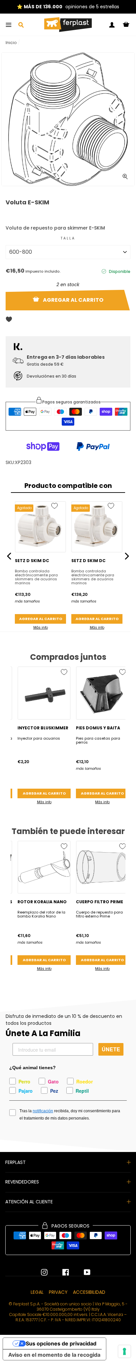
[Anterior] (9, 556)
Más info (40, 627)
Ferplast (15, 1162)
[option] (68, 119)
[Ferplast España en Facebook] (60, 1272)
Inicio (11, 42)
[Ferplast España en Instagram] (44, 1272)
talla (68, 238)
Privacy (58, 1292)
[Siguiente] (126, 556)
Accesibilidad (89, 1292)
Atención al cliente (29, 1201)
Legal (37, 1292)
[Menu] (8, 25)
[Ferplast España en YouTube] (82, 1272)
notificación (43, 1111)
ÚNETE (111, 1049)
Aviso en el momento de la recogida (54, 1354)
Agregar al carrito (40, 618)
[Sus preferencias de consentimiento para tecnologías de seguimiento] (124, 1351)
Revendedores (22, 1182)
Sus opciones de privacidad (61, 1343)
